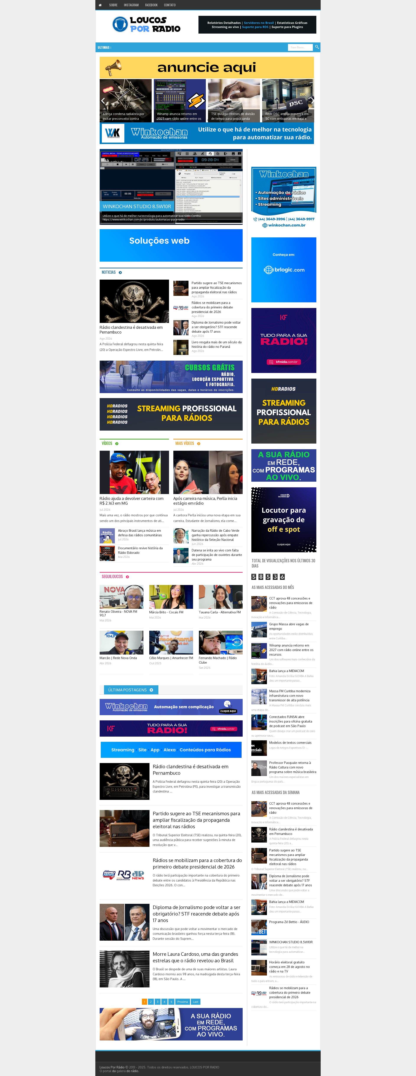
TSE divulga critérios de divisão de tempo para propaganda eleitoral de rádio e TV (179, 116)
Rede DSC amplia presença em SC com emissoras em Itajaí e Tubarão (232, 116)
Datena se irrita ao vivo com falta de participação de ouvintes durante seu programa (217, 554)
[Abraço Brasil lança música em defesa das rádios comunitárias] (107, 542)
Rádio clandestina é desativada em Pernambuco (131, 329)
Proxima (313, 100)
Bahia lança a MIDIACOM (286, 671)
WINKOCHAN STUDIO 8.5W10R (137, 206)
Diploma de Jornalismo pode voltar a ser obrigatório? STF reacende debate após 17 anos (216, 327)
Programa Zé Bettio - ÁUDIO (289, 922)
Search (317, 47)
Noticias (109, 272)
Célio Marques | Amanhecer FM (171, 658)
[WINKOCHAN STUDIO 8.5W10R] (171, 189)
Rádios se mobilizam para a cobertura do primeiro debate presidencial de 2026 (212, 307)
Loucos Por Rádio (112, 1067)
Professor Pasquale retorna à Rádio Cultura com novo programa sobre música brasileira (292, 767)
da (114, 1071)
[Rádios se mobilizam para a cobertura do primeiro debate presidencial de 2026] (180, 314)
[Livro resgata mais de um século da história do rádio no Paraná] (180, 354)
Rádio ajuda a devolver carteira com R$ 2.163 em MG (287, 116)
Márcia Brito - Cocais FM (166, 612)
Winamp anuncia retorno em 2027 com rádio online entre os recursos (125, 116)
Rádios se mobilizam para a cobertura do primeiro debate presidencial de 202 (187, 47)
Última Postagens (128, 689)
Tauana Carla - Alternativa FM (220, 612)
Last (195, 1001)
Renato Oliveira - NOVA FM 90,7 (118, 613)
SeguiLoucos (112, 576)
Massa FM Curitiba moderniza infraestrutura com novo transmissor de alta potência (289, 695)
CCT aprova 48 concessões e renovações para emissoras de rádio (290, 602)
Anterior (103, 100)
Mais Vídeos (185, 443)
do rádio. (133, 1071)
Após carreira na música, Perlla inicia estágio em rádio (205, 501)
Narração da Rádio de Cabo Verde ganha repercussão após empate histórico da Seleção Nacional (215, 535)
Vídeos (107, 443)
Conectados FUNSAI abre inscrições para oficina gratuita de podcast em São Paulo (290, 721)
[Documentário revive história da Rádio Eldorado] (107, 560)
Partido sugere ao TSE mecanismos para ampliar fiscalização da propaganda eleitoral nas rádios (217, 287)
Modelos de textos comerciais (290, 742)
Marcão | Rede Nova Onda (118, 658)
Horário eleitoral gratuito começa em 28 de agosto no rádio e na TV (289, 966)
